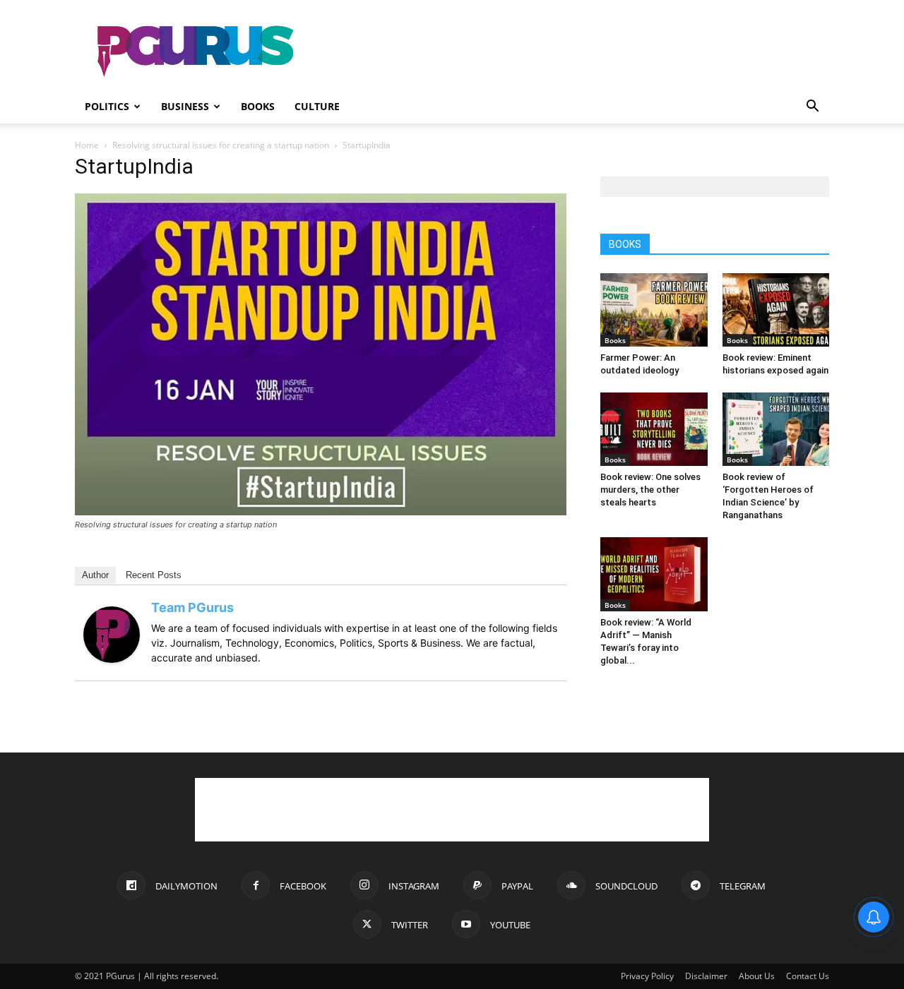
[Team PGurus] (111, 659)
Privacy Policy (647, 976)
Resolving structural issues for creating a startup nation (220, 145)
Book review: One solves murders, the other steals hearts (650, 490)
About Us (757, 976)
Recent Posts (154, 575)
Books (258, 106)
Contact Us (807, 976)
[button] (812, 107)
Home (87, 145)
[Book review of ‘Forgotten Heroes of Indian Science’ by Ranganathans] (776, 429)
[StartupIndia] (320, 511)
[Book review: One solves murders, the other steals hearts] (654, 429)
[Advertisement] (572, 51)
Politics (107, 106)
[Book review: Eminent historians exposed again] (776, 310)
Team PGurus (192, 607)
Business (185, 106)
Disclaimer (706, 976)
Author (95, 575)
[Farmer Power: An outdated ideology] (654, 310)
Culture (317, 106)
